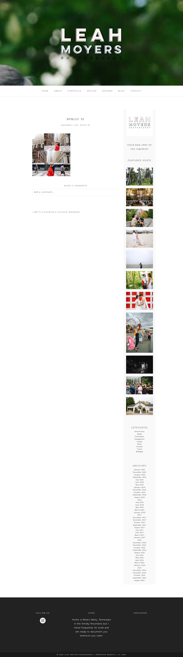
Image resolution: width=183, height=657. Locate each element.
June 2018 (139, 505)
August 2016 (139, 553)
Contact (136, 91)
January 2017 (139, 537)
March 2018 (140, 510)
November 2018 (139, 490)
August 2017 (139, 527)
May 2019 (140, 485)
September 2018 (139, 495)
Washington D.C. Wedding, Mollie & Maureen (139, 301)
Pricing (92, 91)
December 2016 (139, 543)
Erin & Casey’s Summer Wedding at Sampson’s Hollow (139, 406)
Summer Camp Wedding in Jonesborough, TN (140, 364)
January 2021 (139, 469)
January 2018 (139, 512)
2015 (140, 568)
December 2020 (139, 472)
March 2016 (140, 563)
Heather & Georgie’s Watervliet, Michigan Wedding (139, 385)
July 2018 (140, 502)
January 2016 (139, 565)
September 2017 (139, 525)
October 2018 (139, 492)
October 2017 (139, 522)
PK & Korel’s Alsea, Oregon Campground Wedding (139, 280)
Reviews (107, 91)
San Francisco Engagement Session (139, 177)
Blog (121, 91)
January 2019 (139, 487)
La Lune (122, 655)
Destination (139, 436)
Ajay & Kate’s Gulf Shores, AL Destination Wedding (139, 239)
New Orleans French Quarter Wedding (139, 197)
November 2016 (139, 545)
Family (139, 441)
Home (45, 91)
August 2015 (139, 580)
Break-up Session (139, 333)
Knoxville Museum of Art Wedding (139, 218)
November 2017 (139, 520)
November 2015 (139, 573)
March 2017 (140, 535)
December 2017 (139, 517)
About (58, 91)
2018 (140, 500)
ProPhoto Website (105, 655)
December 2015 (139, 570)
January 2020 (139, 475)
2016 (140, 540)
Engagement (140, 439)
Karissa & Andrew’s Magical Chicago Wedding (139, 259)
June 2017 (139, 532)
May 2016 (140, 558)
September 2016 (139, 550)
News (139, 444)
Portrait (140, 446)
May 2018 (140, 507)
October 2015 (139, 575)
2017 (140, 515)
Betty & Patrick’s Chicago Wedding (57, 212)
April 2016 (139, 560)
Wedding (139, 451)
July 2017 (140, 530)
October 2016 (139, 548)
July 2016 (140, 555)
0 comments (75, 186)
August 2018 (139, 497)
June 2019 (139, 482)
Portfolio (74, 91)
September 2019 (139, 477)
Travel (139, 449)
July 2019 (140, 480)
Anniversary (140, 431)
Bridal (139, 434)
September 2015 (139, 578)
